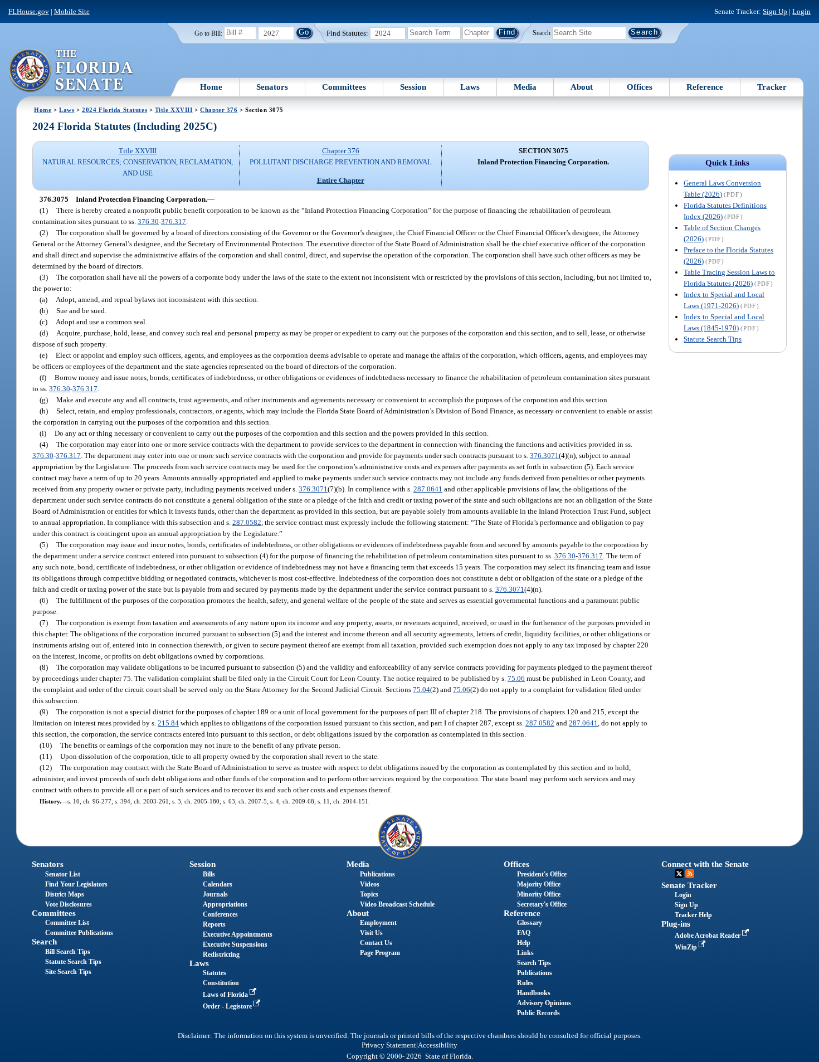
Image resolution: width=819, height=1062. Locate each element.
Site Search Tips (68, 972)
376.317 (173, 221)
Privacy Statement (389, 1045)
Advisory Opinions (544, 1003)
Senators (272, 86)
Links (525, 953)
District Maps (64, 894)
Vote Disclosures (68, 904)
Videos (369, 884)
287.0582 (246, 522)
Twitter (679, 873)
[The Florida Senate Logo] (71, 70)
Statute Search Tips (713, 339)
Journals (215, 894)
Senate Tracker (689, 885)
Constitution (221, 983)
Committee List (67, 923)
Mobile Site (72, 11)
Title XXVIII (174, 109)
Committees (344, 86)
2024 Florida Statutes (114, 109)
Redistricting (221, 954)
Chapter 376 (218, 109)
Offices (639, 86)
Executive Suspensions (235, 944)
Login (801, 11)
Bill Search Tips (67, 952)
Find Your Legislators (76, 884)
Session (413, 86)
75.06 (516, 678)
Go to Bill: (208, 33)
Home (211, 86)
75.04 (421, 689)
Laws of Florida (226, 994)
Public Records (538, 1013)
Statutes (214, 973)
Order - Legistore (228, 1006)
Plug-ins (675, 923)
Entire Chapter (340, 180)
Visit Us (371, 933)
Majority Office (538, 884)
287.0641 (427, 489)
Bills (209, 874)
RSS (689, 873)
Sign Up (775, 11)
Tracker (772, 86)
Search (541, 32)
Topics (369, 894)
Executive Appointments (237, 934)
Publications (377, 874)
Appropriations (225, 904)
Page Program (380, 953)
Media (525, 86)
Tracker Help (693, 915)
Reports (214, 924)
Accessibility (437, 1045)
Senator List (62, 874)
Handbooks (533, 993)
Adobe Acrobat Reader (708, 935)
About (582, 86)
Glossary (529, 923)
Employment (378, 923)
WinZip (687, 947)
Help (523, 943)
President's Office (542, 874)
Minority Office (538, 894)
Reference (704, 86)
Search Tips (534, 963)
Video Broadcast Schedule (397, 904)
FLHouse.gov (28, 11)
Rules (525, 983)
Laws (470, 86)
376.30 (148, 221)
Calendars (217, 884)
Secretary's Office (542, 904)
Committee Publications (79, 933)
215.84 (168, 723)
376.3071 (544, 455)
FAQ (523, 933)
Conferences (220, 914)
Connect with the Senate (705, 864)
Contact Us (376, 943)
